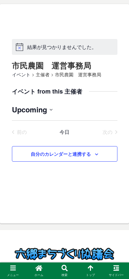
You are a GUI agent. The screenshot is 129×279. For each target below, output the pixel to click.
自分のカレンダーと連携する (61, 153)
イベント (21, 74)
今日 (64, 132)
